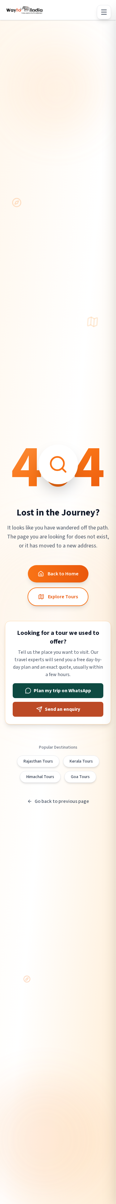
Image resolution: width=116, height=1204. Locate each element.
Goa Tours (80, 777)
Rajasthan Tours (38, 761)
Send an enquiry (62, 709)
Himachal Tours (40, 777)
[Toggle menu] (104, 12)
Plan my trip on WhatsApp (62, 690)
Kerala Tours (81, 761)
